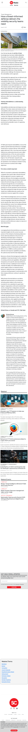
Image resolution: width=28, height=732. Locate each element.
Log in (11, 5)
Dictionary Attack (6, 676)
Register (16, 5)
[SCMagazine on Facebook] (11, 708)
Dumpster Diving (6, 682)
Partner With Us (24, 720)
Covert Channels (6, 670)
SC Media (5, 714)
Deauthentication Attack (8, 672)
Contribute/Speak (8, 720)
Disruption (4, 678)
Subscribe (14, 587)
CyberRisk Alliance (10, 714)
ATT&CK (24, 146)
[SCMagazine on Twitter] (14, 708)
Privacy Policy (22, 584)
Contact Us (15, 714)
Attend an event (13, 720)
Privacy (23, 714)
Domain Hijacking (6, 680)
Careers (19, 714)
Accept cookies (14, 730)
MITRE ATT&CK (18, 53)
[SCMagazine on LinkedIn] (17, 708)
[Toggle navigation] (2, 2)
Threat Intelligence (6, 408)
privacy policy (16, 726)
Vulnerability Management (8, 464)
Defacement (5, 674)
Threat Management (6, 14)
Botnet (3, 666)
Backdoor (4, 664)
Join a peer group (19, 720)
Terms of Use (17, 584)
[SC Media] (14, 3)
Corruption (4, 668)
